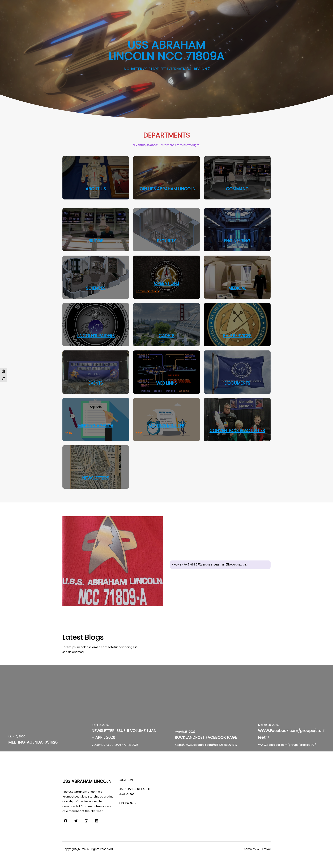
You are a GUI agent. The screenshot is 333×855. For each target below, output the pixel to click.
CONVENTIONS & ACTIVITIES (237, 430)
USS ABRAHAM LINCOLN (87, 781)
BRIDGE (95, 241)
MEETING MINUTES (166, 426)
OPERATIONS (166, 283)
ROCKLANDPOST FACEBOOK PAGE (206, 737)
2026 (68, 433)
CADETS (166, 336)
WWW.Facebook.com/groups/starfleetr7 (291, 734)
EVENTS (95, 383)
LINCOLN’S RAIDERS (96, 336)
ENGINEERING (237, 241)
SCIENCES (96, 288)
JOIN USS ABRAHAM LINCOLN (166, 189)
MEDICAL (237, 288)
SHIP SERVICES (237, 336)
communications (147, 291)
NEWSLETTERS (95, 478)
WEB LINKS (166, 383)
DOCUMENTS (237, 383)
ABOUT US (96, 189)
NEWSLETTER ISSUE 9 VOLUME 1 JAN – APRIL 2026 (124, 734)
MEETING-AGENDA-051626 (33, 742)
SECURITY (166, 241)
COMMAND (237, 189)
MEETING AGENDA (95, 426)
